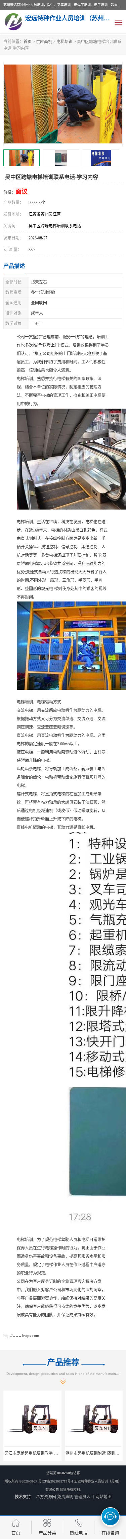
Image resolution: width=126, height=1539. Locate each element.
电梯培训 (64, 41)
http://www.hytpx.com (21, 1335)
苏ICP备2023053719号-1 (55, 1481)
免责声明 (65, 1497)
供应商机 (44, 41)
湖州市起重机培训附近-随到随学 (94, 1453)
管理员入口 (84, 1497)
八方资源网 (46, 1497)
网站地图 (103, 1497)
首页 (28, 41)
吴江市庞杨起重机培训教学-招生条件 (37, 1453)
